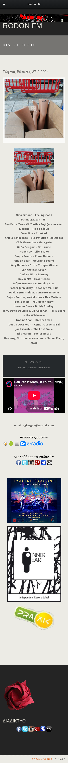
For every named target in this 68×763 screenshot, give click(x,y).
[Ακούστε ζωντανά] (11, 443)
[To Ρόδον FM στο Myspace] (43, 462)
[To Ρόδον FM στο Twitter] (25, 462)
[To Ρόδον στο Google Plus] (37, 462)
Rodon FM (22, 26)
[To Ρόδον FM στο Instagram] (31, 462)
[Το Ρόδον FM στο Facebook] (18, 462)
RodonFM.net (42, 759)
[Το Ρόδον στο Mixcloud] (49, 462)
